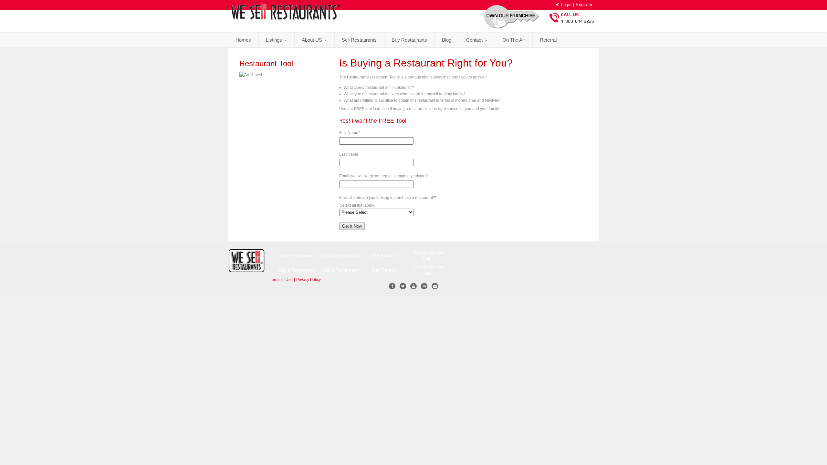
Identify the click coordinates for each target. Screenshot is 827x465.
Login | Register (576, 4)
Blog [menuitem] (446, 40)
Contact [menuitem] (475, 40)
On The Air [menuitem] (513, 40)
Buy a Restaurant (296, 255)
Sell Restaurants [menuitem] (359, 40)
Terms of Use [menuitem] (281, 280)
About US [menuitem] (312, 40)
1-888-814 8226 (577, 21)
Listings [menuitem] (274, 40)
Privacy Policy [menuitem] (308, 280)
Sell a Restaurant (340, 255)
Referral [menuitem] (548, 40)
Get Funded (384, 255)
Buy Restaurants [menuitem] (409, 40)
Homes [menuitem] (243, 40)
